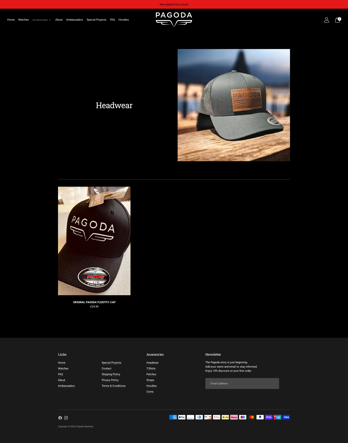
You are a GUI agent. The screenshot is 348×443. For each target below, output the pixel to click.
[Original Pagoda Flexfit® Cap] (94, 241)
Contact (106, 368)
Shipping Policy (111, 374)
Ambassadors (74, 19)
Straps (150, 380)
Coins (150, 391)
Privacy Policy (110, 380)
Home (11, 19)
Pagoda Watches (84, 426)
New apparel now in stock (174, 4)
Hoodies (124, 19)
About (59, 19)
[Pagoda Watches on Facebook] (60, 418)
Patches (151, 374)
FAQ (112, 19)
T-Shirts (151, 368)
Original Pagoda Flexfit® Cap (94, 302)
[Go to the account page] (327, 20)
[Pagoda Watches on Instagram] (66, 418)
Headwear (152, 362)
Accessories (40, 20)
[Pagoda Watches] (174, 19)
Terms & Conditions (114, 385)
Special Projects (96, 19)
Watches (23, 19)
